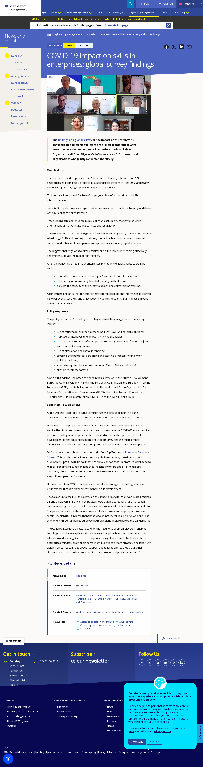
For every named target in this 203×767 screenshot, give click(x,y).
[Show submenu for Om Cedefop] (187, 12)
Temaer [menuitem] (54, 12)
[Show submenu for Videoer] (7, 102)
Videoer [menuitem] (16, 103)
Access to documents (68, 752)
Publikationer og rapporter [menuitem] (76, 12)
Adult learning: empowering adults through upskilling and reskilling (109, 611)
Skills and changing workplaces (122, 595)
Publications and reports (69, 700)
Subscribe (81, 654)
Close (168, 25)
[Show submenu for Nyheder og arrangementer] (156, 12)
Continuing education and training (97, 625)
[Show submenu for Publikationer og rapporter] (90, 12)
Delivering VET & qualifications (22, 711)
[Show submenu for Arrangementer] (7, 75)
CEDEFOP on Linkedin (166, 662)
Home (49, 34)
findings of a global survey (75, 140)
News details (173, 638)
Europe (84, 585)
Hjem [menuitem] (44, 12)
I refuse (154, 741)
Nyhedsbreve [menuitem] (19, 83)
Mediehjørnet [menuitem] (19, 123)
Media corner (114, 730)
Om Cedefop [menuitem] (180, 12)
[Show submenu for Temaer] (59, 12)
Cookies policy (89, 752)
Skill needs (85, 628)
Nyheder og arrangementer (69, 34)
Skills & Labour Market (18, 706)
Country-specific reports (69, 716)
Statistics (11, 725)
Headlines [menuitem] (19, 62)
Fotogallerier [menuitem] (19, 116)
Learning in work (103, 598)
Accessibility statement (21, 752)
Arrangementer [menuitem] (21, 76)
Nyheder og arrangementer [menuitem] (142, 12)
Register (167, 3)
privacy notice (162, 731)
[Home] (18, 8)
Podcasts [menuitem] (16, 109)
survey (56, 178)
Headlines (81, 575)
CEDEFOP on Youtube (158, 662)
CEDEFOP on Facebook (142, 662)
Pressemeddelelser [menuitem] (23, 89)
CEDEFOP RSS (181, 662)
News (110, 706)
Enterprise (125, 625)
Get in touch (16, 654)
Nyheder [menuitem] (16, 56)
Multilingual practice (45, 752)
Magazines (112, 721)
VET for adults (85, 602)
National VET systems (18, 721)
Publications (63, 706)
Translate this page (116, 25)
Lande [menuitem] (164, 12)
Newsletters (113, 716)
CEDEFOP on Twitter (150, 662)
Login (147, 3)
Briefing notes (64, 711)
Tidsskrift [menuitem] (17, 96)
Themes (9, 700)
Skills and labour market (90, 595)
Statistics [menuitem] (100, 12)
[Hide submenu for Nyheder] (7, 55)
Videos (110, 725)
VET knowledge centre (127, 598)
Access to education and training (97, 621)
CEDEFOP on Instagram (173, 662)
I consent (137, 741)
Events (110, 711)
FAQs (5, 752)
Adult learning (126, 621)
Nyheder (91, 34)
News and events (115, 700)
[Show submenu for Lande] (169, 12)
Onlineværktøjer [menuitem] (116, 12)
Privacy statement (107, 752)
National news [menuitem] (21, 69)
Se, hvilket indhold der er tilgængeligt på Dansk (122, 18)
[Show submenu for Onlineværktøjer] (125, 12)
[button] (166, 47)
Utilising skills (84, 598)
